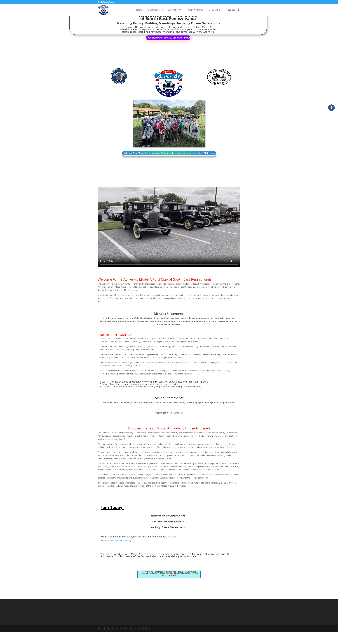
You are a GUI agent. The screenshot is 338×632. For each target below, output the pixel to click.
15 (181, 141)
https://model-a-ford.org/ (121, 540)
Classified (230, 10)
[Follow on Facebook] (331, 107)
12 (174, 141)
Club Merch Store (156, 10)
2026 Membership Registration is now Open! (168, 37)
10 (170, 141)
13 (176, 141)
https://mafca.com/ (118, 549)
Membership (214, 10)
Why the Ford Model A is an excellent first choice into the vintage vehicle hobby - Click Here (169, 153)
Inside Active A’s (174, 10)
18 (188, 141)
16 (183, 141)
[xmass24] (169, 146)
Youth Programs (195, 10)
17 (185, 141)
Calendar (140, 10)
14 (179, 141)
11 (172, 141)
